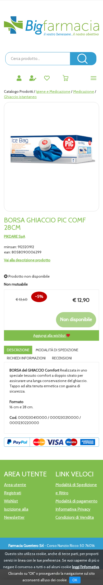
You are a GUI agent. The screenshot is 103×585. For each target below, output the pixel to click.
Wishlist (11, 500)
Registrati (12, 492)
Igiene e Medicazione (53, 91)
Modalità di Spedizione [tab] (57, 350)
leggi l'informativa (85, 567)
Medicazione (83, 91)
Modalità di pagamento (76, 500)
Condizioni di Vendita (74, 517)
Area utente (15, 484)
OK (74, 580)
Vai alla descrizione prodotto (27, 260)
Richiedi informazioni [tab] (26, 358)
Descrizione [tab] (18, 350)
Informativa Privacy (72, 509)
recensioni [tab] (62, 358)
